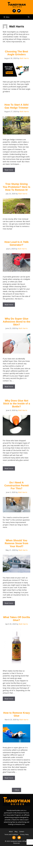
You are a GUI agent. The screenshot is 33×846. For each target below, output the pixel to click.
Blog (16, 831)
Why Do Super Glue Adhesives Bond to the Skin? (16, 321)
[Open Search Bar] (28, 17)
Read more (9, 170)
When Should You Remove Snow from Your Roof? (16, 543)
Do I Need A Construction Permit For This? (16, 485)
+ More (16, 790)
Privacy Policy (24, 834)
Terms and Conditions (11, 834)
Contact (21, 831)
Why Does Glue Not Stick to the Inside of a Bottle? (16, 403)
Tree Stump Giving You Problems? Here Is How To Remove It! (16, 187)
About (11, 831)
